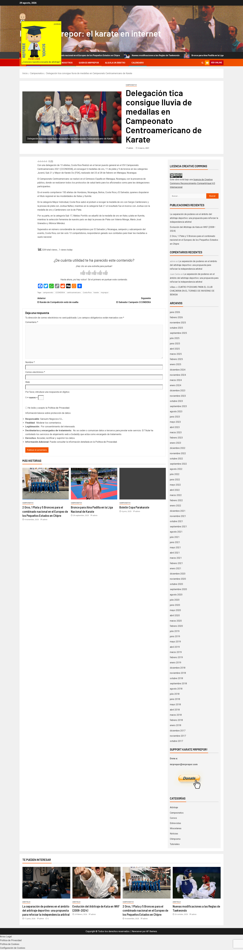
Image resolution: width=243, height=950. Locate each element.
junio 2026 (175, 312)
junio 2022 (175, 479)
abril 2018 (175, 709)
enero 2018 (175, 725)
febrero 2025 (176, 359)
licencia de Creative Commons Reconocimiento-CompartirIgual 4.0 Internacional (192, 183)
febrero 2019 (176, 657)
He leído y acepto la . (48, 407)
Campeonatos (131, 85)
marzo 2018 (176, 715)
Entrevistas (175, 823)
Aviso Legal (6, 936)
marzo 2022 (176, 495)
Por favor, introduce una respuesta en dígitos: (47, 392)
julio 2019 (174, 631)
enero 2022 (175, 505)
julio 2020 (174, 599)
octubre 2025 (176, 327)
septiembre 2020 (178, 589)
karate (96, 292)
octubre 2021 (176, 521)
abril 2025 (175, 348)
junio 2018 (175, 699)
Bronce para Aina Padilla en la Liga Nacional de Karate (180, 55)
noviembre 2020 (178, 579)
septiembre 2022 (178, 463)
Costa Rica (87, 292)
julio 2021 (174, 537)
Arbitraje (174, 807)
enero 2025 (175, 364)
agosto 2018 (176, 688)
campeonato (48, 292)
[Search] (202, 63)
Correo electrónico (35, 372)
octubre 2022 (176, 458)
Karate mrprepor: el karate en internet (90, 33)
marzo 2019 (176, 652)
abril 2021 (175, 552)
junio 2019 (175, 636)
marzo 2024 (176, 380)
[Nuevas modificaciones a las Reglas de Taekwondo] (197, 883)
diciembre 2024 (177, 369)
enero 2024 (175, 385)
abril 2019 (175, 647)
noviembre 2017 (178, 736)
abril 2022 (175, 490)
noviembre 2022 (178, 453)
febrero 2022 (176, 500)
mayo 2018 (175, 704)
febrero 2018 (176, 720)
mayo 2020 (175, 610)
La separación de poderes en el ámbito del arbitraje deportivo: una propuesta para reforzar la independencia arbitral (194, 218)
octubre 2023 (176, 401)
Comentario (31, 322)
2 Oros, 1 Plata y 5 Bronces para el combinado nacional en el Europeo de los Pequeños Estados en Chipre (45, 511)
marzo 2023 (176, 432)
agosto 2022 (176, 469)
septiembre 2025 (178, 333)
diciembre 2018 (177, 667)
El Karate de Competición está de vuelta (57, 300)
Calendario (137, 63)
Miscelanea (175, 828)
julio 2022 (174, 474)
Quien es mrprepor (89, 63)
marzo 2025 (176, 354)
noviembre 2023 (178, 396)
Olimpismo (175, 839)
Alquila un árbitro (115, 63)
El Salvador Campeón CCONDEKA (133, 300)
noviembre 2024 (178, 375)
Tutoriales (175, 844)
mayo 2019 (175, 641)
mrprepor (104, 292)
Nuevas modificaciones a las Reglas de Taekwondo (119, 55)
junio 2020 (175, 605)
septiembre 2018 (178, 683)
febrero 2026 (176, 317)
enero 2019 (175, 662)
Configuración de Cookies (12, 948)
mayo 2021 (175, 547)
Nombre (30, 362)
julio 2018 (174, 694)
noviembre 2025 (178, 322)
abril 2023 (175, 427)
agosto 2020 (176, 594)
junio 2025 (175, 343)
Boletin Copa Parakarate (134, 507)
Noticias (174, 833)
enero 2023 (175, 443)
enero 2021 (175, 568)
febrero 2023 (176, 437)
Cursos (173, 818)
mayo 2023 (175, 422)
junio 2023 (175, 416)
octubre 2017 (176, 741)
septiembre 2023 (178, 406)
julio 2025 (174, 338)
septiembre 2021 (178, 526)
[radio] (82, 273)
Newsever (137, 931)
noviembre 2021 (178, 516)
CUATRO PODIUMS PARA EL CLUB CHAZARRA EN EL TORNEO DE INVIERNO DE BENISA (192, 291)
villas (172, 287)
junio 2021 (175, 542)
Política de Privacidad (58, 407)
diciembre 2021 (177, 511)
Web (27, 382)
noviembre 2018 (178, 673)
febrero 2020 (176, 626)
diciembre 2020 (177, 573)
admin (130, 148)
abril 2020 (175, 615)
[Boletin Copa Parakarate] (142, 483)
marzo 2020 (176, 620)
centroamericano (74, 292)
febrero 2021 (176, 563)
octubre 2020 (176, 584)
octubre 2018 (176, 678)
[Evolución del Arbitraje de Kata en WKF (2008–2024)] (96, 883)
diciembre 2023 (177, 390)
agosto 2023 (176, 411)
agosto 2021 (176, 531)
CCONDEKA (60, 292)
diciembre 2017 (177, 730)
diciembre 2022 (177, 448)
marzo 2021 (176, 558)
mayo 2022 (175, 484)
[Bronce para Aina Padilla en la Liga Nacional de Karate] (94, 483)
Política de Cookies (9, 944)
